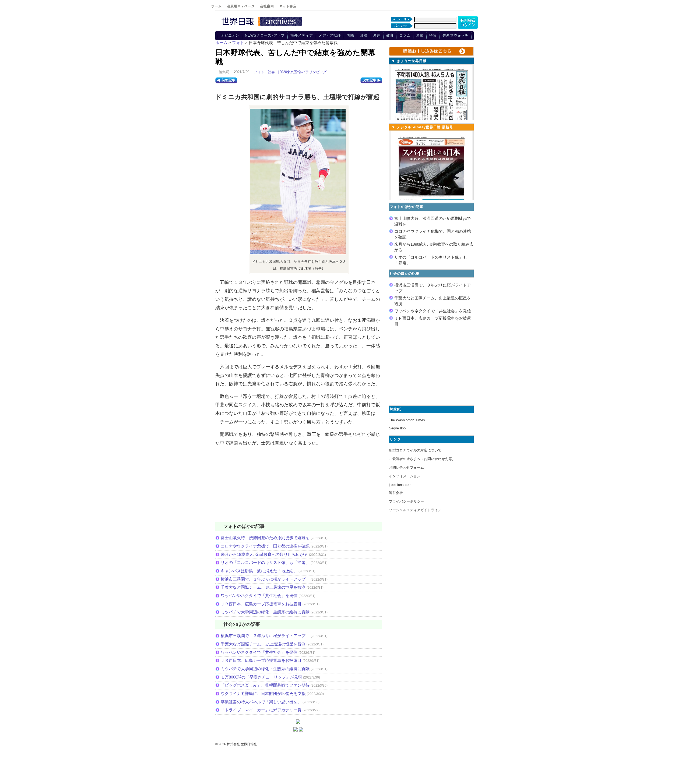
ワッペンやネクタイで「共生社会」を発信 (259, 595)
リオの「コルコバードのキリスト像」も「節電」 (265, 562)
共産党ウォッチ (455, 35)
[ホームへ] (262, 26)
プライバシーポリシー (406, 501)
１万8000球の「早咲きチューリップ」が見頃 (261, 677)
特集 (433, 35)
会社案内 (267, 6)
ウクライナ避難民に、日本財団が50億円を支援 (263, 693)
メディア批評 (330, 35)
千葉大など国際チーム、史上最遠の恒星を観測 (263, 587)
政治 (363, 35)
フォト (259, 72)
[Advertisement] (298, 487)
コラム (404, 35)
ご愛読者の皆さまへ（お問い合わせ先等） (422, 459)
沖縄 (377, 35)
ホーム (216, 6)
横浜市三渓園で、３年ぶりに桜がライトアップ (265, 579)
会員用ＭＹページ (241, 6)
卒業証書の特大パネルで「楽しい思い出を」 (261, 702)
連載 (420, 35)
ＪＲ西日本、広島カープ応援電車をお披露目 (261, 604)
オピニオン (230, 35)
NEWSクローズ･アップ (265, 35)
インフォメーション (404, 476)
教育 (390, 35)
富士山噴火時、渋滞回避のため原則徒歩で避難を (265, 537)
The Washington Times (407, 420)
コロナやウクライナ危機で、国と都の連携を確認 (265, 546)
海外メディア (301, 35)
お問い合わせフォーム (406, 467)
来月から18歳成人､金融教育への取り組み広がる (264, 554)
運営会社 (396, 493)
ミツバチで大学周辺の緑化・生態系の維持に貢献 (265, 612)
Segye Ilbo (397, 428)
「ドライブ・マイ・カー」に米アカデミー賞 (261, 710)
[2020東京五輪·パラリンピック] (303, 72)
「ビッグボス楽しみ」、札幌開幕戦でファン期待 (265, 685)
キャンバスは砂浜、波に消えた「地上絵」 (259, 570)
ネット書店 (288, 6)
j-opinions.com (400, 485)
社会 (271, 72)
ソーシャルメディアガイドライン (415, 510)
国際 (350, 35)
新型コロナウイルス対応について (415, 450)
